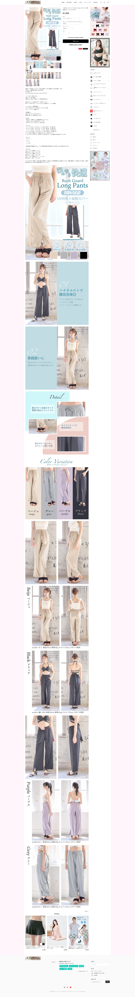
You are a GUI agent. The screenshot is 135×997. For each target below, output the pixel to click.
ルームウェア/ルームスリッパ (100, 84)
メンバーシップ (87, 2)
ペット (95, 114)
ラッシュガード (97, 99)
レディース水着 (97, 80)
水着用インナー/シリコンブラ (100, 88)
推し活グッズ (97, 129)
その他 (95, 126)
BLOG (80, 2)
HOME (63, 2)
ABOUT (75, 2)
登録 (107, 981)
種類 (64, 16)
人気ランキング (97, 73)
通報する (86, 911)
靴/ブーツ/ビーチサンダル (99, 95)
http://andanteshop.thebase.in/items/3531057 (36, 93)
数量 (64, 31)
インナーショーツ (98, 92)
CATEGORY (69, 2)
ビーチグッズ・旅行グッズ (100, 103)
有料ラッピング (66, 26)
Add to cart (75, 41)
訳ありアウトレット (98, 110)
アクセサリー (96, 107)
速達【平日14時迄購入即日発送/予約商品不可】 (73, 21)
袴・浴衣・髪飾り (98, 76)
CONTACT (95, 2)
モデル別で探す (97, 122)
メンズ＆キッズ (97, 118)
